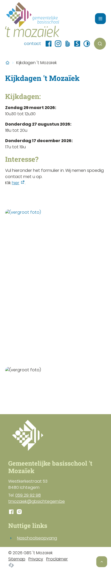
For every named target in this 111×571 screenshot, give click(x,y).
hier (15, 183)
